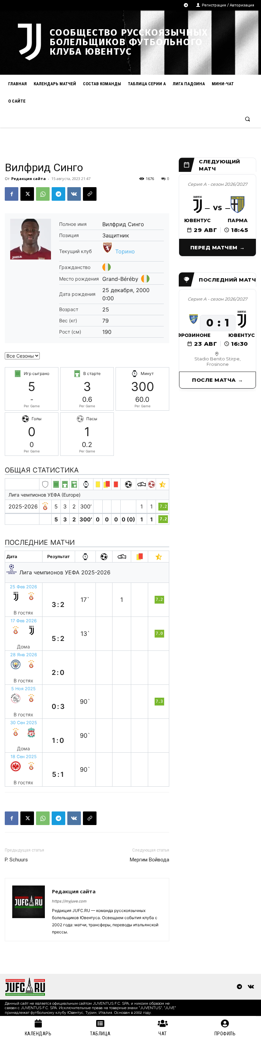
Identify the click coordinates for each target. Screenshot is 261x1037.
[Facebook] (11, 194)
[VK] (74, 194)
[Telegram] (186, 5)
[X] (27, 194)
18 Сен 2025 (24, 756)
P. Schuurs (16, 860)
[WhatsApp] (43, 194)
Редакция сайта (28, 178)
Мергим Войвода (149, 860)
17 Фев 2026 (24, 620)
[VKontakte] (250, 987)
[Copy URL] (90, 194)
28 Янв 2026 (23, 654)
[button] (247, 118)
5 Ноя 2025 (23, 688)
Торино (125, 251)
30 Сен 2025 (23, 722)
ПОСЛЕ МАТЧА (214, 380)
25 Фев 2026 (23, 586)
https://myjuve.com (69, 901)
